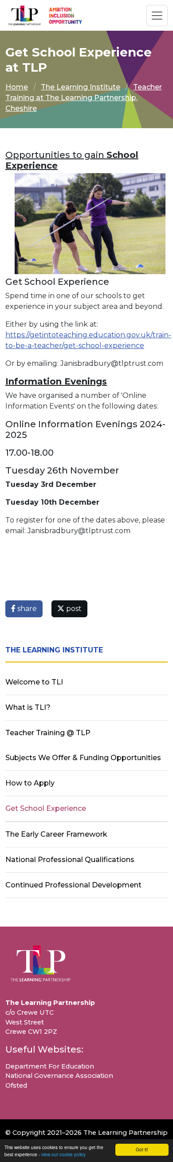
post (73, 608)
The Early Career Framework (56, 834)
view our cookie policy (63, 1154)
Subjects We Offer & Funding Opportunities (83, 757)
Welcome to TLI (34, 682)
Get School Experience (45, 808)
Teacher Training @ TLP (47, 733)
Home (16, 87)
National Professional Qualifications (69, 859)
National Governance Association (59, 1076)
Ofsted (16, 1085)
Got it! (142, 1149)
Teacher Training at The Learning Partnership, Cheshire (83, 98)
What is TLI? (28, 707)
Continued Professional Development (73, 885)
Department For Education (49, 1066)
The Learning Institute (80, 87)
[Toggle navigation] (157, 15)
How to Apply (30, 783)
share (26, 608)
